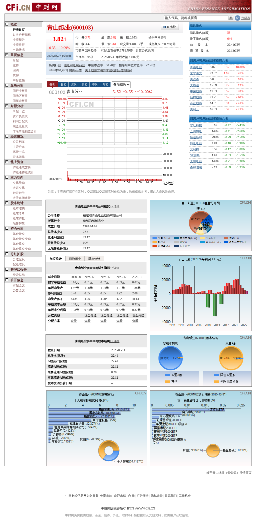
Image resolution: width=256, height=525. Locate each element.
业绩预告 (19, 40)
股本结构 (19, 208)
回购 (16, 70)
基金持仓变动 (22, 239)
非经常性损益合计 (25, 131)
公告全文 (19, 290)
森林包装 (196, 167)
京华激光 (196, 73)
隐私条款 (157, 495)
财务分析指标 (22, 35)
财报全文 (19, 285)
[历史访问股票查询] (231, 18)
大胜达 (194, 85)
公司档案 (19, 142)
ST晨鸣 (195, 155)
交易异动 (19, 183)
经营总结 (19, 275)
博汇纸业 (196, 143)
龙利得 (194, 149)
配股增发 (19, 264)
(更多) (128, 70)
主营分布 (19, 147)
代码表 (245, 18)
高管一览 (19, 152)
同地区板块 (20, 96)
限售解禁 (19, 223)
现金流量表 (20, 126)
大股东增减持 (22, 198)
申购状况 (19, 50)
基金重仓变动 (22, 249)
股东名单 (19, 213)
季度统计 (94, 259)
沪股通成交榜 (22, 167)
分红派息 (19, 259)
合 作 (131, 495)
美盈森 (194, 79)
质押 (16, 75)
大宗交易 (19, 188)
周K (73, 84)
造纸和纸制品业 (74, 65)
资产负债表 (20, 116)
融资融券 (19, 193)
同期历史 (75, 259)
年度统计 (56, 259)
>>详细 (115, 206)
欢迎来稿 (120, 495)
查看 (74, 321)
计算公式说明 (145, 50)
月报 (16, 60)
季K (95, 84)
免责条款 (106, 495)
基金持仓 (19, 234)
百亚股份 (196, 103)
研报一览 (19, 111)
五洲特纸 (196, 131)
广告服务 (143, 495)
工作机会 (185, 495)
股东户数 (19, 218)
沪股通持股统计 (23, 172)
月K (84, 84)
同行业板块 (20, 91)
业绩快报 (19, 45)
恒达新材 (196, 137)
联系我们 (171, 495)
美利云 (194, 109)
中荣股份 (196, 91)
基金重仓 (19, 244)
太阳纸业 (196, 161)
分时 (53, 84)
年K (105, 84)
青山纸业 (196, 67)
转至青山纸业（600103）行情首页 (229, 472)
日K (63, 84)
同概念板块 (20, 101)
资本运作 (19, 157)
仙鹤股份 (196, 97)
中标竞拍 (19, 80)
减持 (16, 65)
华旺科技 (196, 125)
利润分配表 (20, 121)
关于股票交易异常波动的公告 (104, 70)
